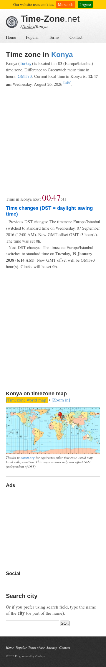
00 (46, 197)
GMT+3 (25, 76)
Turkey (28, 26)
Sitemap (52, 647)
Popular (32, 37)
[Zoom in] (61, 400)
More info (66, 4)
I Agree (85, 4)
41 (64, 199)
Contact (75, 37)
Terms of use (36, 647)
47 (56, 197)
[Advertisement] (53, 140)
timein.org (28, 457)
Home (11, 37)
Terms (54, 37)
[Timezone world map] (27, 400)
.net (50, 18)
